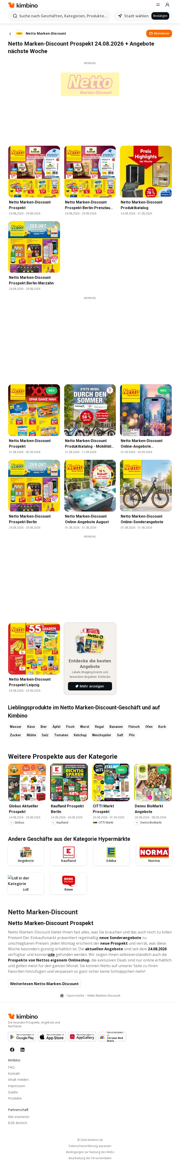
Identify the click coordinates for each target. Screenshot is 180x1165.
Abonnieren (161, 33)
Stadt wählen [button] (136, 15)
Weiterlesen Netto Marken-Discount (44, 983)
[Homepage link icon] (62, 996)
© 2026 (90, 1140)
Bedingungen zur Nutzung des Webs (90, 1152)
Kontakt (14, 1073)
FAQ (11, 1067)
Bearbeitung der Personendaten (90, 1158)
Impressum (16, 1086)
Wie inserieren (18, 1116)
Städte (13, 1092)
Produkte (15, 1098)
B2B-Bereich (17, 1123)
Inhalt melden (18, 1079)
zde (51, 954)
